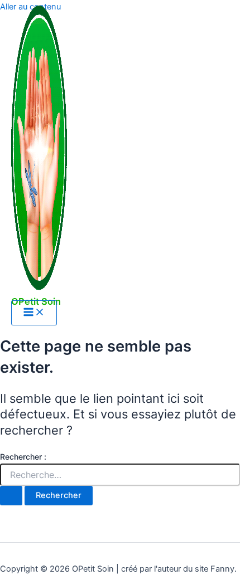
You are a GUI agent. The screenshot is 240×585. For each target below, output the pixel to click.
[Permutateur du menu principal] (34, 312)
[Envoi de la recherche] (11, 495)
